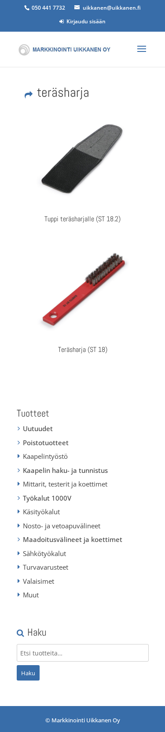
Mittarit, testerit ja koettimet (65, 483)
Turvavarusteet (45, 567)
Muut (31, 594)
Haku (28, 673)
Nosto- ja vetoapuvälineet (61, 525)
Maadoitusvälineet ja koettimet (72, 539)
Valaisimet (38, 581)
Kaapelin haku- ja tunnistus (65, 470)
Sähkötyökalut (44, 553)
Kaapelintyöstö (45, 456)
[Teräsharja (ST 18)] (83, 290)
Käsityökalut (41, 511)
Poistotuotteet (46, 442)
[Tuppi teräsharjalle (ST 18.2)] (83, 159)
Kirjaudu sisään (85, 21)
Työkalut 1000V (47, 498)
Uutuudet (38, 428)
